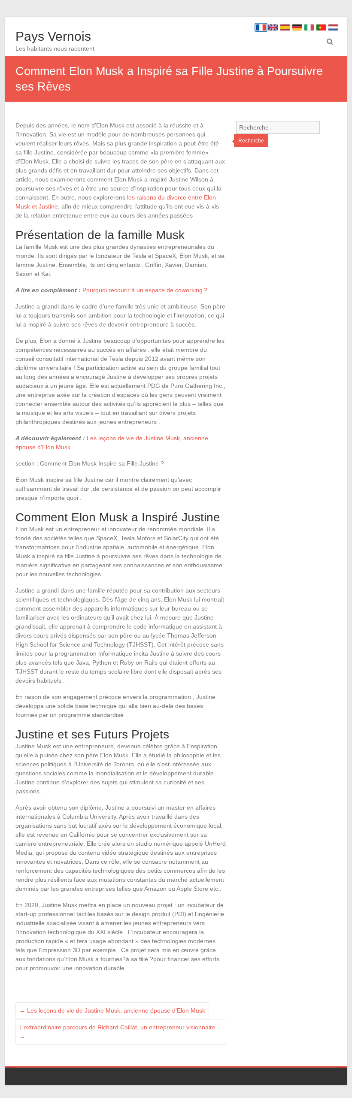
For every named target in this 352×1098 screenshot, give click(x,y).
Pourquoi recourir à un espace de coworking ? (144, 290)
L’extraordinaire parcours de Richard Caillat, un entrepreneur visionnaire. (118, 1032)
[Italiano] (309, 27)
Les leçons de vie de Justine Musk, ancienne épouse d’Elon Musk (112, 1010)
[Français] (261, 27)
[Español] (285, 27)
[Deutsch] (297, 27)
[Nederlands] (333, 27)
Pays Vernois (53, 36)
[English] (273, 27)
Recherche (251, 141)
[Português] (321, 27)
